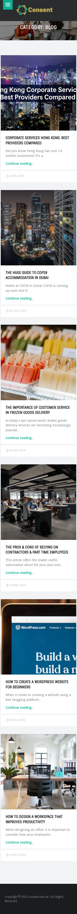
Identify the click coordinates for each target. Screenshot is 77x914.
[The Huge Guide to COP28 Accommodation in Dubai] (38, 192)
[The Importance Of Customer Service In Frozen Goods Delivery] (38, 327)
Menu (8, 5)
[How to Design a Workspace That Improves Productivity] (38, 736)
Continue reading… (20, 163)
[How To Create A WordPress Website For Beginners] (38, 601)
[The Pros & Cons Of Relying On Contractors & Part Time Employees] (38, 466)
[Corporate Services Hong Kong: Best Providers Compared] (38, 57)
